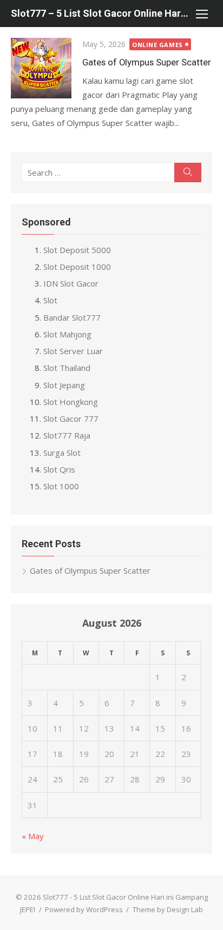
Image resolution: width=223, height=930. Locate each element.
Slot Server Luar (73, 351)
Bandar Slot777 (72, 317)
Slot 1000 (61, 486)
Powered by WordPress (84, 909)
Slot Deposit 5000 (77, 249)
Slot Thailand (66, 367)
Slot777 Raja (66, 435)
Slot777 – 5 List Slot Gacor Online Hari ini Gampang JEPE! (101, 13)
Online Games (157, 45)
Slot (50, 300)
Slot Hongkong (70, 401)
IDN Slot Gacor (71, 283)
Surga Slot (62, 452)
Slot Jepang (64, 385)
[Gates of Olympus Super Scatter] (41, 68)
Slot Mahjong (67, 334)
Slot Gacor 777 (71, 418)
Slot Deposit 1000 (77, 266)
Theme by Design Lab (168, 909)
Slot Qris (59, 469)
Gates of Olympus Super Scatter (146, 62)
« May (33, 836)
